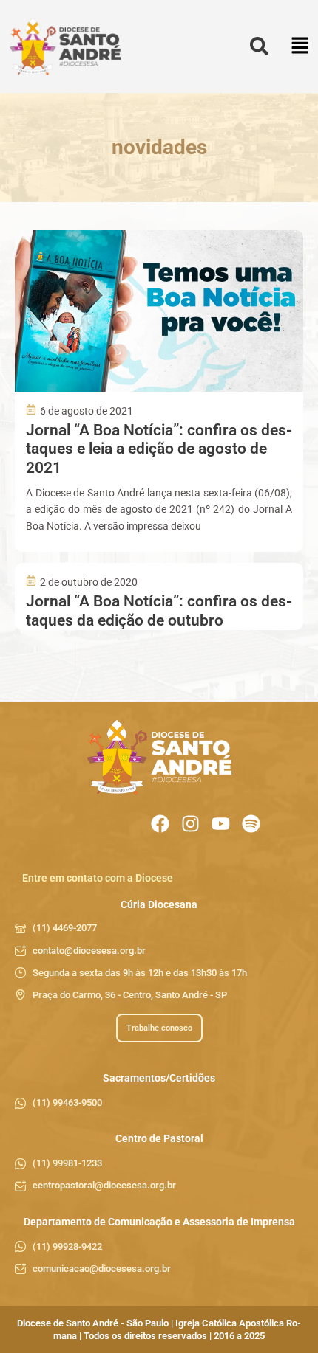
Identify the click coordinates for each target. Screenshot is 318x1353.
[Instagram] (190, 823)
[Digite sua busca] (259, 47)
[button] (300, 47)
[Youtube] (220, 823)
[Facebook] (160, 823)
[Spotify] (251, 823)
